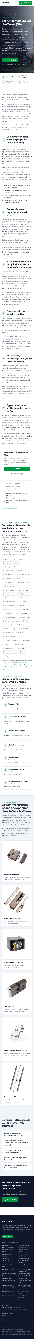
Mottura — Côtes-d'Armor (23, 1250)
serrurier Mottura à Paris (14, 663)
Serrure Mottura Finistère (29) (22, 1255)
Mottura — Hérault (23, 1265)
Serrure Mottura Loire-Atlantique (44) (24, 1270)
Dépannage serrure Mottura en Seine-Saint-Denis (17, 494)
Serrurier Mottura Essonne (7, 1255)
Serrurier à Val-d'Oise (8, 1291)
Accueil (3, 14)
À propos (4, 1318)
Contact (4, 1320)
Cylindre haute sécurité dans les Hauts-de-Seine (17, 490)
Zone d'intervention (7, 1313)
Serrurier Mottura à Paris (13, 486)
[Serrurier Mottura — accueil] (6, 2)
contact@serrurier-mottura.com (11, 1307)
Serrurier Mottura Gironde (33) (7, 1259)
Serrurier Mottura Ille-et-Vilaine (8, 1270)
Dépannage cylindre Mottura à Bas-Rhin (24, 1246)
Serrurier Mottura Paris (8, 1281)
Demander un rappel (17, 474)
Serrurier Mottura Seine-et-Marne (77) (8, 1286)
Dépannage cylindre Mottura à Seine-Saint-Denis (24, 1287)
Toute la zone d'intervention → (11, 509)
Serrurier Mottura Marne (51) (9, 1274)
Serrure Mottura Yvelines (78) (22, 1296)
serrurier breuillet (7, 667)
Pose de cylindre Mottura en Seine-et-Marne (17, 501)
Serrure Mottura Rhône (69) (25, 1281)
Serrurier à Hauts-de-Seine (8, 1266)
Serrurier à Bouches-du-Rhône (9, 1250)
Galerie (4, 1315)
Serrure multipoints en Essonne (15, 498)
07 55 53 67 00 (11, 60)
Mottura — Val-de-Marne (23, 1292)
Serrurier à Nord (6, 1278)
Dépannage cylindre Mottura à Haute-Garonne (24, 1260)
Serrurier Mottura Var (8, 1296)
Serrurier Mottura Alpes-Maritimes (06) (8, 1246)
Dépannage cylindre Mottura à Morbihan (24, 1274)
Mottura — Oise (22, 1278)
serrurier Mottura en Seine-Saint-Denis (19, 665)
